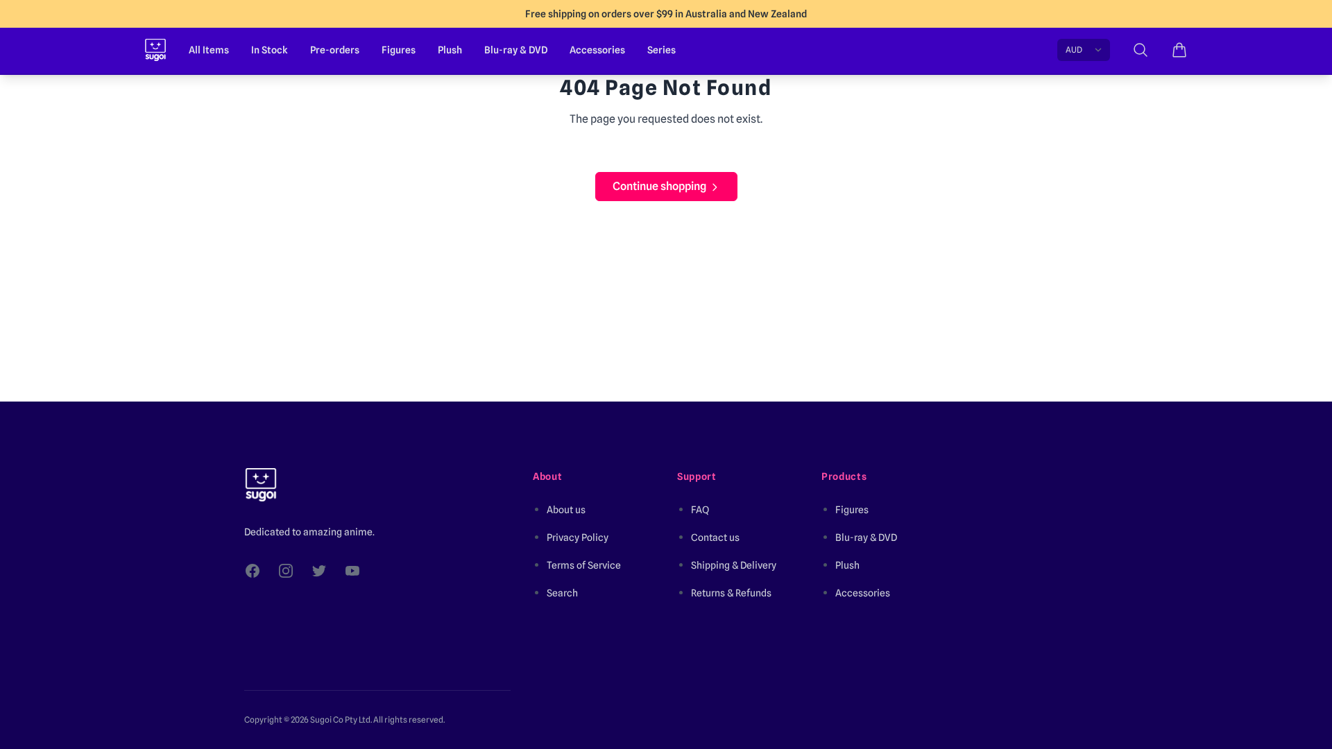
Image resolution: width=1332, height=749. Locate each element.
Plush (450, 49)
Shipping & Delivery (733, 565)
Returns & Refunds (731, 593)
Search (562, 593)
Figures (399, 49)
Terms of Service (584, 565)
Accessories (597, 49)
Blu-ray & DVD (515, 49)
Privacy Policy (577, 537)
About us (566, 509)
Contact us (715, 537)
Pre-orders (334, 49)
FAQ (700, 509)
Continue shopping (659, 186)
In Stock (269, 49)
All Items (209, 49)
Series (661, 49)
